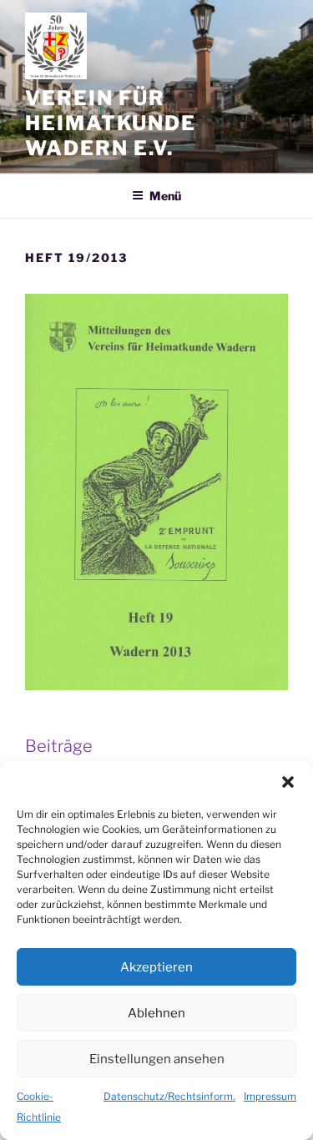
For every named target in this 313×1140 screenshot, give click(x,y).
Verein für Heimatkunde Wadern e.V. (110, 123)
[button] (288, 782)
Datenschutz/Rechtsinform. (169, 1096)
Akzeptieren (156, 967)
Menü (165, 196)
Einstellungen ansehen (157, 1059)
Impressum (270, 1096)
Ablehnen (156, 1013)
